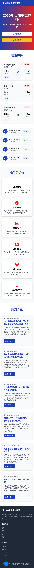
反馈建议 (5, 555)
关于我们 (5, 546)
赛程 (3, 531)
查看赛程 (18, 40)
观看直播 (18, 34)
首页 (3, 528)
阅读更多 (8, 341)
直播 (3, 534)
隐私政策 (5, 549)
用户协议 (5, 552)
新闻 (3, 537)
